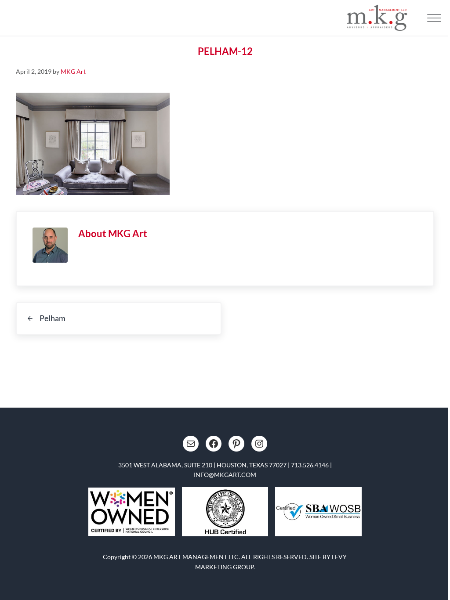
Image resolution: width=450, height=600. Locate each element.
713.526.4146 (310, 465)
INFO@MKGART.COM (225, 474)
